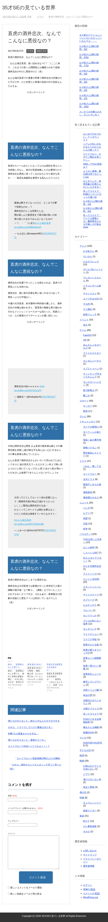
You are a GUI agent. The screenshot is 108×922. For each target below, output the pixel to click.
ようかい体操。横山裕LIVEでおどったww (92, 174)
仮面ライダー (90, 810)
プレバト (87, 610)
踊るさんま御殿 (91, 727)
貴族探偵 (87, 492)
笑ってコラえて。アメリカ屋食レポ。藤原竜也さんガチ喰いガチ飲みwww (92, 221)
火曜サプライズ (91, 708)
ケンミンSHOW (91, 579)
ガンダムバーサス (92, 361)
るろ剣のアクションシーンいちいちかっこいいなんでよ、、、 (90, 38)
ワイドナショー (91, 634)
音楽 (82, 816)
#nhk (42, 386)
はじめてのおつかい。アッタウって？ (92, 137)
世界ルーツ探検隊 (92, 658)
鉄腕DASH (88, 732)
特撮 (82, 797)
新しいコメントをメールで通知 (26, 887)
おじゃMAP (89, 547)
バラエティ (85, 534)
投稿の (89, 889)
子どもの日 (85, 750)
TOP (18, 17)
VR (84, 340)
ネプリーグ (88, 600)
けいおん (87, 256)
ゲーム (83, 330)
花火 (85, 325)
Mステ (86, 821)
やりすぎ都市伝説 (92, 566)
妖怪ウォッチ (90, 314)
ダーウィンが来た (92, 432)
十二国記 (87, 309)
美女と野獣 (88, 787)
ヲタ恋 (86, 304)
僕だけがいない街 (92, 779)
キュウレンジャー (92, 803)
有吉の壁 (87, 695)
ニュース (84, 503)
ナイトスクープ (91, 594)
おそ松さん (88, 251)
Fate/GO (87, 335)
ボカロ (86, 831)
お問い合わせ (90, 851)
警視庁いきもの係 (92, 484)
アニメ (83, 246)
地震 (85, 518)
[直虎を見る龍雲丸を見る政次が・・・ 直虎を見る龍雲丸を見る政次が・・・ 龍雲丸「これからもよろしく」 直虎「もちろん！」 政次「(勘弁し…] (56, 677)
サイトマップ (90, 855)
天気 (85, 523)
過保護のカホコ (91, 497)
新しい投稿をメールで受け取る (26, 894)
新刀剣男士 (88, 390)
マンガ (83, 738)
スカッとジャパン (92, 587)
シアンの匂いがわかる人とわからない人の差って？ (92, 147)
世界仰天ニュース (92, 674)
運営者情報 (88, 866)
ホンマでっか (90, 615)
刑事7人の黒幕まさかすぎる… (23, 733)
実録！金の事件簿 (92, 440)
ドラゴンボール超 (92, 286)
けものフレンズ (91, 261)
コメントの (91, 893)
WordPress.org (90, 897)
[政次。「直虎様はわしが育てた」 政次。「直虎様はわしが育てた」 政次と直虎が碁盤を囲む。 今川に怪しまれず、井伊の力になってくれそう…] (17, 676)
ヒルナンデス (90, 605)
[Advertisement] (36, 114)
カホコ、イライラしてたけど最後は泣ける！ (30, 727)
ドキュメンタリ (87, 421)
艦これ (86, 395)
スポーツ (84, 401)
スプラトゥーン (91, 369)
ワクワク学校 (90, 639)
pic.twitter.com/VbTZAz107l (27, 390)
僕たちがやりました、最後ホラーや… (27, 740)
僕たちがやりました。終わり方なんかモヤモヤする (34, 721)
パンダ (86, 508)
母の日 (83, 792)
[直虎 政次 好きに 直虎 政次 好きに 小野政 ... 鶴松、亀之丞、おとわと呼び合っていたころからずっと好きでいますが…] (37, 674)
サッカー (87, 406)
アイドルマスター (92, 353)
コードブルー (90, 474)
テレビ (83, 416)
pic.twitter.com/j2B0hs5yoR (27, 227)
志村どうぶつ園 (91, 690)
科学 (85, 529)
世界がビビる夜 (91, 644)
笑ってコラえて (91, 714)
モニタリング (90, 629)
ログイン (87, 885)
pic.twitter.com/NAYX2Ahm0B (29, 524)
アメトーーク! (90, 574)
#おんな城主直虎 (42, 223)
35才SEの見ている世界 (29, 7)
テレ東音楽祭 (90, 826)
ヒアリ (86, 513)
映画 (82, 761)
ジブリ (86, 774)
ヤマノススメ (90, 293)
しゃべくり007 (90, 553)
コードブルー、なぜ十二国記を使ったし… (92, 157)
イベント (84, 319)
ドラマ (30, 51)
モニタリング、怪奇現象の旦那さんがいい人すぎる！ (92, 184)
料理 (82, 755)
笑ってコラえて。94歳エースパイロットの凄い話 (92, 194)
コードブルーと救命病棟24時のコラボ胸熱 (38, 758)
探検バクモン (90, 447)
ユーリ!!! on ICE (91, 299)
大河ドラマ (42, 51)
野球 (85, 411)
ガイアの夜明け (91, 427)
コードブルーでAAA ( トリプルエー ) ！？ (29, 746)
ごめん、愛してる (92, 466)
